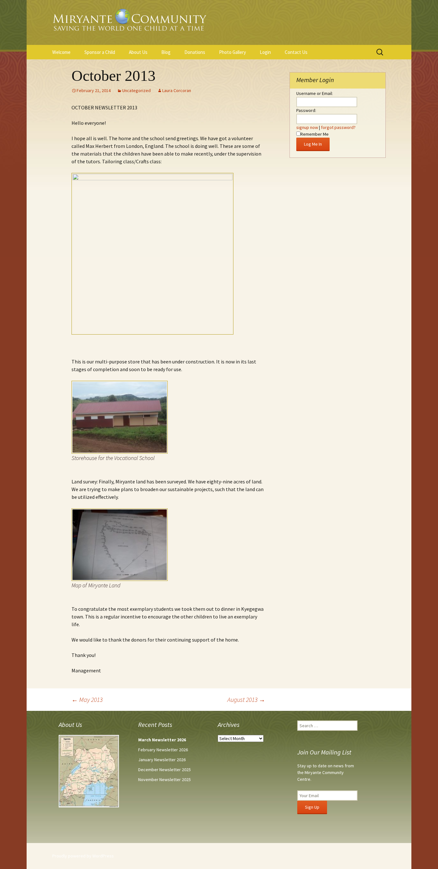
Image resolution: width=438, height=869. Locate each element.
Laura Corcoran (176, 90)
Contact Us (296, 52)
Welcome (61, 52)
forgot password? (338, 127)
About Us (138, 52)
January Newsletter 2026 (162, 760)
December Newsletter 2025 (164, 769)
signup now (307, 127)
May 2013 (87, 699)
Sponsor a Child (99, 52)
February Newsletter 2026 (163, 750)
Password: (306, 110)
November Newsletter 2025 (164, 779)
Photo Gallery (232, 52)
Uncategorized (136, 90)
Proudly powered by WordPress (83, 856)
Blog (166, 52)
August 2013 (246, 699)
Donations (194, 52)
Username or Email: (314, 93)
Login (265, 52)
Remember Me (314, 134)
